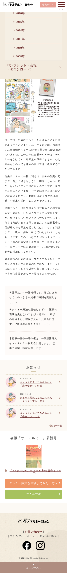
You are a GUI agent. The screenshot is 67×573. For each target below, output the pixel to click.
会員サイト (47, 4)
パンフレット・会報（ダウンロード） (22, 67)
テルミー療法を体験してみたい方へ (33, 483)
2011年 (20, 39)
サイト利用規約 (48, 536)
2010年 (20, 47)
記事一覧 (57, 426)
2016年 (20, 13)
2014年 (20, 30)
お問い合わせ (33, 531)
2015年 (20, 21)
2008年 (20, 56)
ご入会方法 (33, 494)
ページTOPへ (33, 568)
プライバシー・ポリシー (23, 536)
